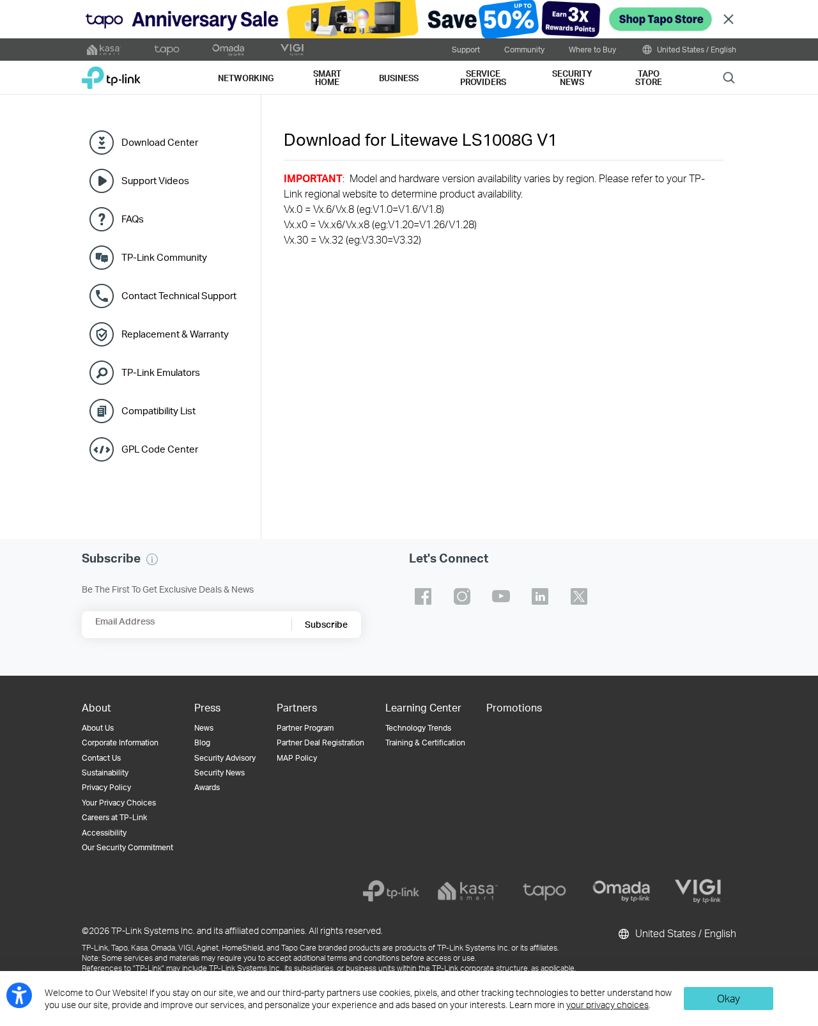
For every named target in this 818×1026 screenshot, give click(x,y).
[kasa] (467, 891)
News (203, 728)
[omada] (621, 891)
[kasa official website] (104, 50)
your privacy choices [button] (607, 1004)
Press (207, 707)
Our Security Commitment (127, 847)
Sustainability (105, 772)
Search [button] (729, 77)
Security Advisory (225, 758)
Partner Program (305, 728)
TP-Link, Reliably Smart (111, 73)
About (96, 707)
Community (524, 49)
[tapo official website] (166, 50)
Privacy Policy (106, 787)
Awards (207, 787)
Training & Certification (425, 742)
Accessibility (104, 832)
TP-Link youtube (501, 596)
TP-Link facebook (423, 596)
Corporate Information (120, 742)
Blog (202, 742)
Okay (728, 998)
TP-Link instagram (462, 596)
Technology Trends (418, 728)
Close (728, 19)
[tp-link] (391, 891)
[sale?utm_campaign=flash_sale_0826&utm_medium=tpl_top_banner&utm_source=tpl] (409, 19)
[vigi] (698, 891)
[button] (152, 559)
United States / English (695, 49)
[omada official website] (229, 50)
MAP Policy (297, 758)
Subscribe (326, 624)
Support (466, 49)
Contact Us (101, 758)
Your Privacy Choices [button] (119, 802)
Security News (219, 772)
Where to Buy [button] (592, 49)
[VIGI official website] (292, 50)
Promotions (514, 707)
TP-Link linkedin (540, 596)
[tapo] (544, 891)
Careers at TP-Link (114, 817)
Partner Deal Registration (320, 742)
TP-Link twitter (579, 596)
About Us (98, 728)
